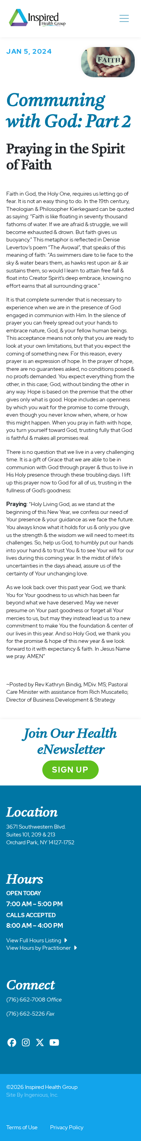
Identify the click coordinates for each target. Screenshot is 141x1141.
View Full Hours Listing (34, 940)
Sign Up (70, 770)
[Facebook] (11, 1042)
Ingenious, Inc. (41, 1094)
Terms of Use (22, 1127)
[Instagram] (25, 1042)
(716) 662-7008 (25, 999)
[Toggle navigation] (124, 18)
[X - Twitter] (39, 1042)
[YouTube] (54, 1042)
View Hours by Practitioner (39, 947)
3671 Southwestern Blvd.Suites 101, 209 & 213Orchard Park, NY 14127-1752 (40, 834)
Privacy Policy (66, 1127)
